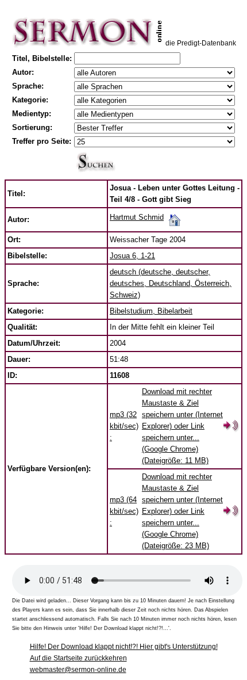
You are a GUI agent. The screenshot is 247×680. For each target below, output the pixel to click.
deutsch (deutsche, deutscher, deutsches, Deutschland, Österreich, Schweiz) (170, 283)
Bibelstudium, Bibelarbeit (151, 311)
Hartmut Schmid (137, 217)
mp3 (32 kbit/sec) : (124, 426)
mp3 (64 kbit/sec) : (124, 511)
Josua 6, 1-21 (132, 255)
